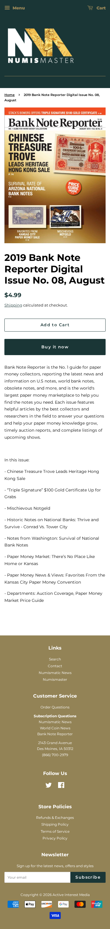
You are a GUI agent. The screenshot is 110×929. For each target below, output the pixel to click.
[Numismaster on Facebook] (61, 786)
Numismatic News (55, 672)
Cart (100, 8)
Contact (55, 666)
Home (9, 95)
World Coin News (55, 728)
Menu (18, 8)
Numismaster (55, 679)
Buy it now (55, 347)
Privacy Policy (55, 838)
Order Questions (55, 707)
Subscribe (88, 877)
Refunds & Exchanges (55, 817)
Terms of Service (55, 831)
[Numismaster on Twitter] (48, 786)
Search (55, 659)
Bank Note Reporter (55, 734)
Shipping (13, 305)
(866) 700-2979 (55, 755)
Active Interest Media (71, 894)
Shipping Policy (55, 824)
